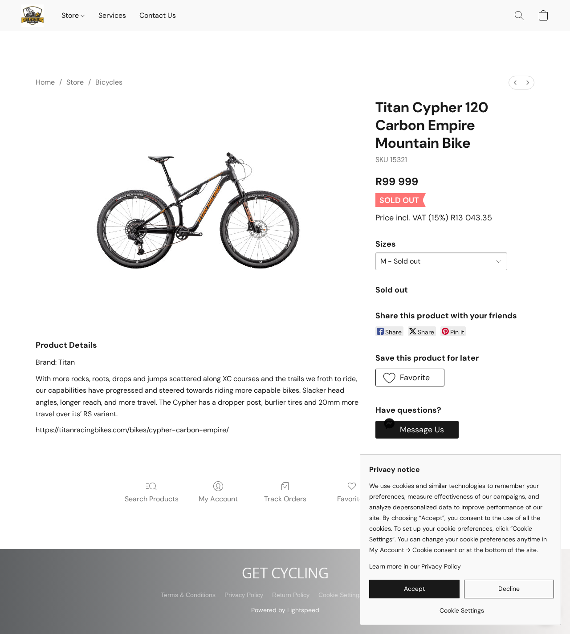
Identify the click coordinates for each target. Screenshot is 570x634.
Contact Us (157, 15)
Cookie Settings (340, 594)
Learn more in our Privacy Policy (415, 566)
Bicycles (108, 82)
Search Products (152, 499)
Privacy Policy (243, 594)
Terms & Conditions (188, 594)
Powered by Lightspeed (285, 610)
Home (45, 82)
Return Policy (290, 594)
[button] (32, 15)
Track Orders (285, 499)
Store (71, 15)
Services (112, 15)
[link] (461, 607)
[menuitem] (515, 82)
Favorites (352, 499)
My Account (218, 499)
